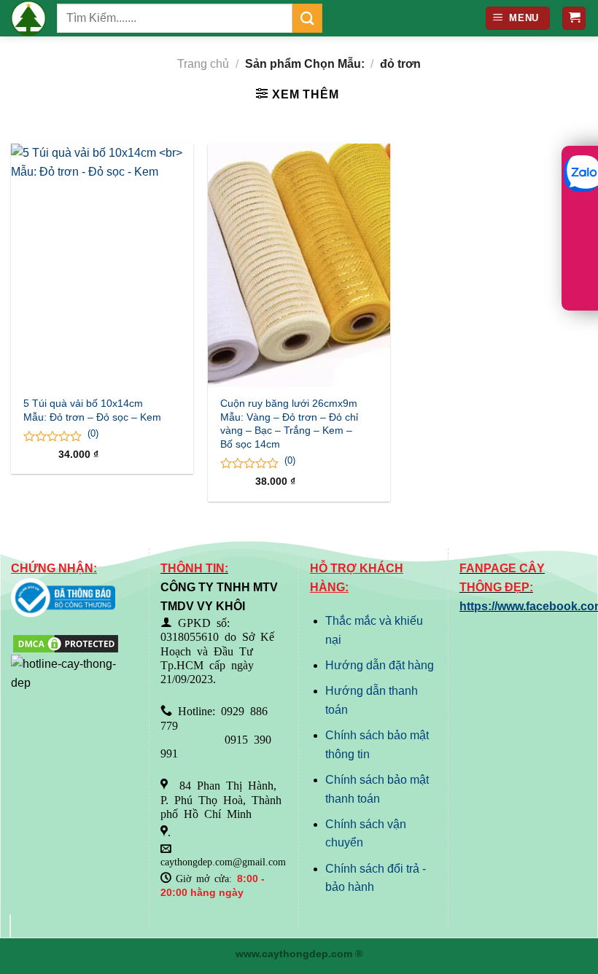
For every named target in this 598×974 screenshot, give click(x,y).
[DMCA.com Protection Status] (65, 642)
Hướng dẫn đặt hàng (379, 665)
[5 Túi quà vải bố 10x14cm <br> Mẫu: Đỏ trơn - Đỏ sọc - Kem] (102, 265)
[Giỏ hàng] (574, 19)
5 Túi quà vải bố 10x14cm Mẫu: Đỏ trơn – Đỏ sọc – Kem (92, 410)
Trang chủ (203, 64)
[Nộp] (307, 18)
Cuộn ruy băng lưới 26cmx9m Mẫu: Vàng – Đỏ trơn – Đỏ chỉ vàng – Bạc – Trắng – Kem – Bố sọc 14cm (289, 423)
